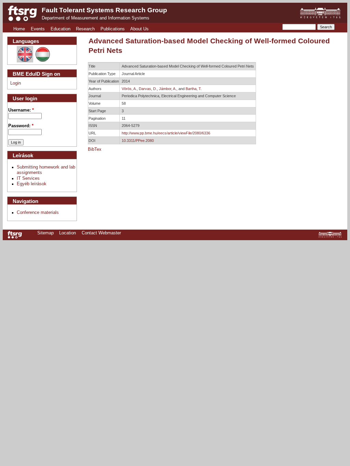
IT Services (28, 178)
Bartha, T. (194, 89)
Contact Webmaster (101, 233)
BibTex (95, 149)
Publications (112, 29)
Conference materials (38, 212)
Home (19, 29)
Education (60, 29)
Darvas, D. (148, 89)
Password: (20, 125)
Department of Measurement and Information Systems (95, 18)
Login (15, 83)
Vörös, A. (129, 89)
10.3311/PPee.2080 (138, 141)
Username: (21, 110)
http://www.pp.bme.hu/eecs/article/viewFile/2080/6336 (166, 133)
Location (67, 233)
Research (85, 29)
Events (38, 29)
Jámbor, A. (167, 89)
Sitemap (45, 233)
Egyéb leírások (31, 183)
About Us (139, 29)
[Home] (22, 13)
